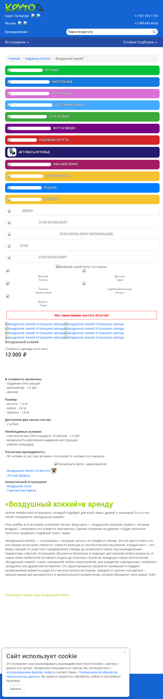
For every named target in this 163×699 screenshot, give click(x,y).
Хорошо (15, 689)
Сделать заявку (141, 7)
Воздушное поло (19, 486)
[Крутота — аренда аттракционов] (24, 7)
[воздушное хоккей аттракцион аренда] (35, 323)
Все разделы (15, 42)
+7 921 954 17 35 (146, 16)
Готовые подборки (138, 42)
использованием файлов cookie (29, 672)
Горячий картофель (21, 490)
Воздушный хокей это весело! (28, 471)
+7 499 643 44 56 (146, 23)
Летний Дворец (18, 475)
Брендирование (16, 32)
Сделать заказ (81, 367)
